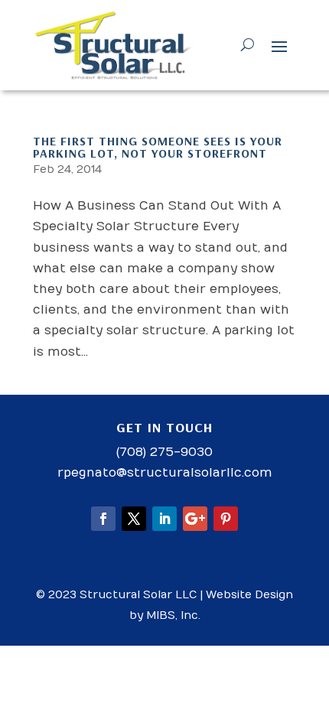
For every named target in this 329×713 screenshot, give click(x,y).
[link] (114, 45)
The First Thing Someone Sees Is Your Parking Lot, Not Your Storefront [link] (157, 147)
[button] (279, 46)
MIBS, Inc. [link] (173, 615)
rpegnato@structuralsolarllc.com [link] (164, 473)
